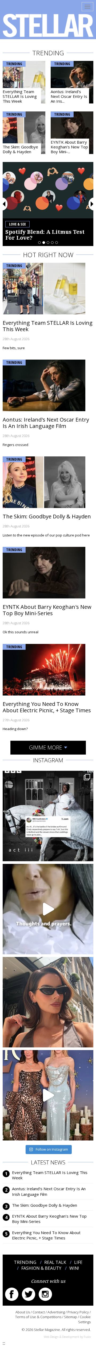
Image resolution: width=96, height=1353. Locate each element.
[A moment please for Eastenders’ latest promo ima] (48, 816)
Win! (74, 1268)
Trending (14, 63)
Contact (39, 1312)
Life (78, 1262)
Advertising (56, 1312)
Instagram (45, 1294)
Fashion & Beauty (41, 1268)
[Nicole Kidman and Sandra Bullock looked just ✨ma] (48, 1095)
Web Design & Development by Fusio (67, 1337)
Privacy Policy (78, 1312)
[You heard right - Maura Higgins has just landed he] (48, 1002)
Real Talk (55, 1262)
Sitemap (70, 1316)
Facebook (11, 1294)
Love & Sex (17, 224)
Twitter (28, 1294)
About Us (22, 1312)
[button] (4, 204)
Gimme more (45, 747)
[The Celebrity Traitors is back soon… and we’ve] (48, 909)
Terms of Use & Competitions (38, 1316)
